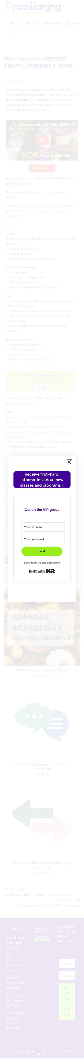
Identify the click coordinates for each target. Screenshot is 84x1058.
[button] (69, 462)
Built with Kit (42, 571)
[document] (42, 529)
